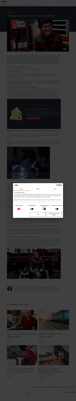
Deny (38, 214)
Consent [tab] (21, 188)
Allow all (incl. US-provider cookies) (54, 214)
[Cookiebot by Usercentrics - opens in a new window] (57, 185)
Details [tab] (38, 188)
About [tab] (54, 188)
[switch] (31, 209)
